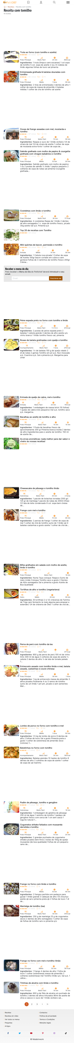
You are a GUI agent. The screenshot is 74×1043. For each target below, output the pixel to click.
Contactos (43, 1013)
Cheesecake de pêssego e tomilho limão (39, 488)
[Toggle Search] (54, 2)
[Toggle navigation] (68, 2)
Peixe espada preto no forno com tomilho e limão (44, 320)
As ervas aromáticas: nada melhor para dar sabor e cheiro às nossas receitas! (45, 440)
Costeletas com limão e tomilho (35, 211)
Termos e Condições (47, 1019)
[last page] (47, 1004)
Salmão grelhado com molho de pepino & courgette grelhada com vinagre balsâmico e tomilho (45, 152)
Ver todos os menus (12, 1019)
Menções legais (45, 1023)
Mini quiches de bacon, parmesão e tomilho (41, 245)
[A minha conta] (41, 2)
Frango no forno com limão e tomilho (38, 884)
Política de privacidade (48, 1016)
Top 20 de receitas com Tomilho (35, 230)
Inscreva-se (55, 278)
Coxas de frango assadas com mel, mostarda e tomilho (43, 130)
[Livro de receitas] (28, 2)
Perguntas (8, 1023)
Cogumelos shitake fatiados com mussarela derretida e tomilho (41, 825)
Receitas (8, 1013)
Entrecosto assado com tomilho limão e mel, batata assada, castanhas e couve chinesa (45, 667)
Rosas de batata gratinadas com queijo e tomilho (44, 340)
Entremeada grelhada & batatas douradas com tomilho (42, 73)
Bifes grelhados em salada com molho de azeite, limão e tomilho (43, 566)
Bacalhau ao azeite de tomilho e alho (38, 417)
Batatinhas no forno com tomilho (36, 748)
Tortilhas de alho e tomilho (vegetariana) (40, 589)
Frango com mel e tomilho (32, 510)
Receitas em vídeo (11, 1016)
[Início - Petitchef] (5, 7)
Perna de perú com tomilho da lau (36, 644)
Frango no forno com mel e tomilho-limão (40, 961)
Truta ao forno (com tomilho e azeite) (38, 52)
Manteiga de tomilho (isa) (32, 906)
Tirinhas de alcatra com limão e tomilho (39, 983)
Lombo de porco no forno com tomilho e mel (42, 726)
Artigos (7, 1026)
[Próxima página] (42, 1004)
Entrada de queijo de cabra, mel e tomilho (40, 397)
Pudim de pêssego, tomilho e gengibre (38, 802)
